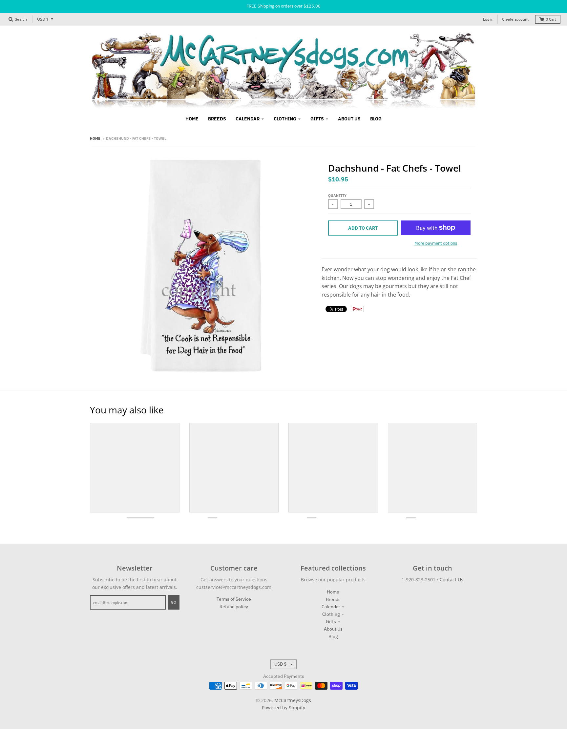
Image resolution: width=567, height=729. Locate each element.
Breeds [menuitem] (217, 119)
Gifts (331, 621)
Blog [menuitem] (376, 119)
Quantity (337, 195)
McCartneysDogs (292, 700)
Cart (551, 19)
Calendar (331, 607)
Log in (488, 19)
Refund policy (234, 607)
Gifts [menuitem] (317, 119)
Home (95, 138)
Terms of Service (234, 599)
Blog (333, 636)
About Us (333, 629)
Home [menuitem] (192, 119)
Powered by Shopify (283, 707)
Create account (515, 19)
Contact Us (451, 579)
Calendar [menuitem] (248, 119)
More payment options (435, 243)
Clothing (331, 614)
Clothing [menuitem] (285, 119)
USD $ (43, 19)
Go (173, 602)
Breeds (333, 599)
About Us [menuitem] (349, 119)
